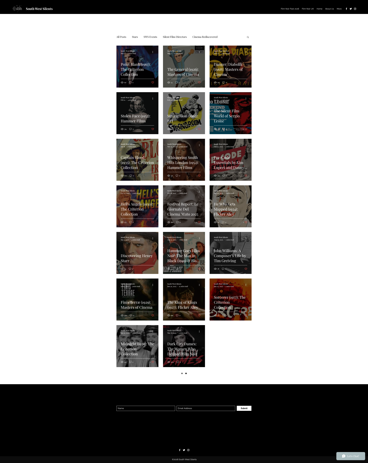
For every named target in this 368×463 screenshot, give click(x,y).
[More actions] (153, 52)
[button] (248, 37)
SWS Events (150, 37)
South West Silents (39, 8)
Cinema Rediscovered (204, 37)
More (226, 37)
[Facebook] (346, 8)
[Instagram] (355, 8)
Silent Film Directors (175, 37)
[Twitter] (350, 8)
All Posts (121, 37)
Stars (135, 37)
